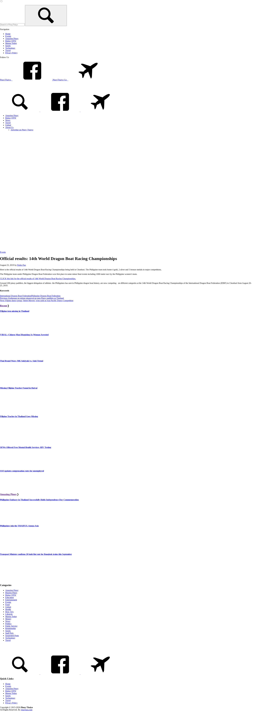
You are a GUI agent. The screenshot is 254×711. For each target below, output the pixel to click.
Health (8, 609)
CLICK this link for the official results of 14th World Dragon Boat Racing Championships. (38, 278)
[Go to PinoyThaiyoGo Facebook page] (100, 111)
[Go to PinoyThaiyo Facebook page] (60, 111)
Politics (8, 624)
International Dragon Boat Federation (15, 296)
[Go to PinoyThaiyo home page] (18, 88)
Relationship (10, 628)
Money (8, 619)
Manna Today (11, 616)
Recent (3, 305)
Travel (8, 640)
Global (8, 607)
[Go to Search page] (20, 111)
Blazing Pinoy (11, 593)
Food (7, 604)
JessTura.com (26, 710)
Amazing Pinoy (8, 494)
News (7, 621)
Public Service (11, 626)
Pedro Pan (21, 265)
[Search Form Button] (46, 15)
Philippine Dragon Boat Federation (45, 296)
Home (7, 684)
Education (9, 597)
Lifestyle (9, 614)
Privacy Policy (11, 703)
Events (3, 252)
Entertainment (11, 600)
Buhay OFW (10, 595)
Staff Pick (9, 633)
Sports (8, 631)
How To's (9, 612)
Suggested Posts (12, 635)
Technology (10, 638)
